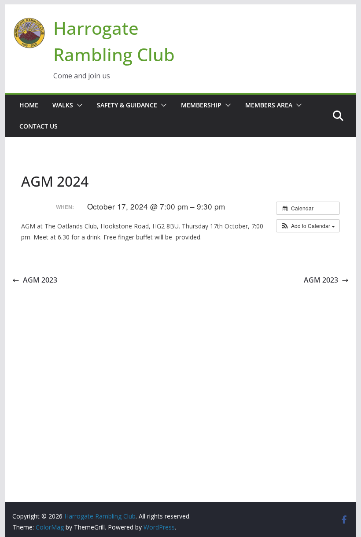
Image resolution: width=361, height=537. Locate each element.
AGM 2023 (40, 280)
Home (28, 105)
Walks (62, 105)
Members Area (268, 105)
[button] (78, 105)
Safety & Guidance (127, 105)
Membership (201, 105)
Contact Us (38, 126)
